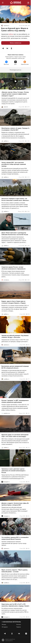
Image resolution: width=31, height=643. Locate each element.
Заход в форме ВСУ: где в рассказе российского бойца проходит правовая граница (14, 164)
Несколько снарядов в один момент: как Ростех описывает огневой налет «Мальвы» (15, 199)
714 (28, 447)
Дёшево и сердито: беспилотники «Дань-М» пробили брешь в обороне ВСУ (15, 504)
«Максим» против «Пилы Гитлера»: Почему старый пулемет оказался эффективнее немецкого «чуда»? (15, 93)
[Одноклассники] (12, 633)
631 (28, 481)
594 (28, 582)
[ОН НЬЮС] (2, 279)
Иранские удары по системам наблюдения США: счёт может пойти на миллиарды (15, 435)
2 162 (28, 211)
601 (28, 548)
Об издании (5, 627)
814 (28, 344)
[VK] (19, 633)
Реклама (4, 624)
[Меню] (2, 2)
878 (28, 314)
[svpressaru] (2, 25)
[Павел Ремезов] (2, 177)
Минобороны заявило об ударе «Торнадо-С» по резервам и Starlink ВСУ (15, 129)
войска (11, 34)
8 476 (28, 106)
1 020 (28, 279)
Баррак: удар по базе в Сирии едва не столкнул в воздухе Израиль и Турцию (14, 302)
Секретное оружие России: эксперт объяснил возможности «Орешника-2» (14, 268)
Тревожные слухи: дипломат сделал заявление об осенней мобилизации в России (13, 470)
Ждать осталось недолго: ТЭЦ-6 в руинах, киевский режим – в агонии (15, 570)
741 (28, 413)
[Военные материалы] (15, 2)
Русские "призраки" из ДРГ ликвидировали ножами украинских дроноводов (15, 401)
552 (28, 617)
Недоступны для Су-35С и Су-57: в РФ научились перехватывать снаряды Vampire (15, 605)
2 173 (28, 177)
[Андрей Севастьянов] (2, 211)
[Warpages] (2, 481)
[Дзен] (26, 633)
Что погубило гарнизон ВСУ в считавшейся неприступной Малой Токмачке (15, 538)
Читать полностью (15, 43)
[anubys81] (2, 106)
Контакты (18, 624)
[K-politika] (2, 379)
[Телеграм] (5, 633)
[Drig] (2, 413)
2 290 (28, 141)
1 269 (28, 245)
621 (28, 516)
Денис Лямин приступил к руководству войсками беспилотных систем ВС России (15, 233)
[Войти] (28, 2)
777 (28, 379)
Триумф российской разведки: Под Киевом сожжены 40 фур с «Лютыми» (15, 336)
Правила (18, 627)
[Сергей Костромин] (2, 141)
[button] (3, 48)
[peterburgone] (2, 516)
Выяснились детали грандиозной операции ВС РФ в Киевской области (15, 367)
